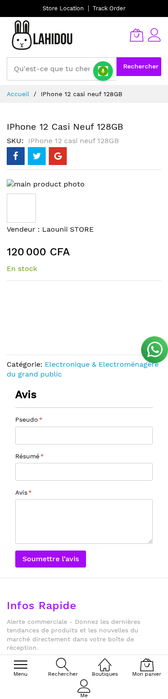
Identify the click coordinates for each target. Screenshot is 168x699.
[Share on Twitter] (37, 156)
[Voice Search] (103, 71)
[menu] (20, 664)
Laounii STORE (68, 229)
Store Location (63, 8)
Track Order (109, 8)
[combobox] (61, 68)
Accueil (18, 93)
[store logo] (42, 35)
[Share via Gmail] (58, 156)
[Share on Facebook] (16, 156)
